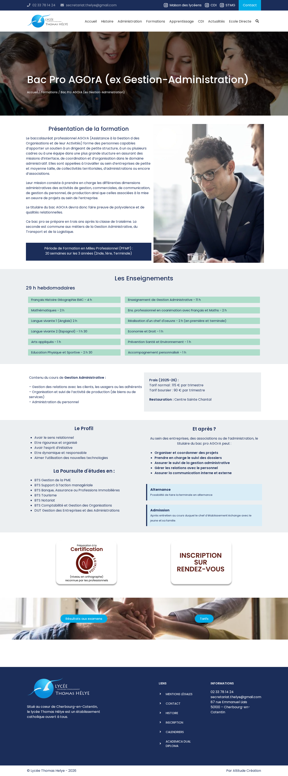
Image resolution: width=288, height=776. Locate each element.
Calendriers (175, 732)
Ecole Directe (240, 21)
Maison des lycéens (186, 5)
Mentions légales (179, 694)
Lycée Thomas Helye (48, 770)
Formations (155, 21)
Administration (130, 21)
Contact (250, 5)
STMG (230, 5)
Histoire (107, 21)
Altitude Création (247, 770)
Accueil (91, 21)
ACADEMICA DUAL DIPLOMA (178, 743)
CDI (214, 5)
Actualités (216, 21)
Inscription (174, 722)
